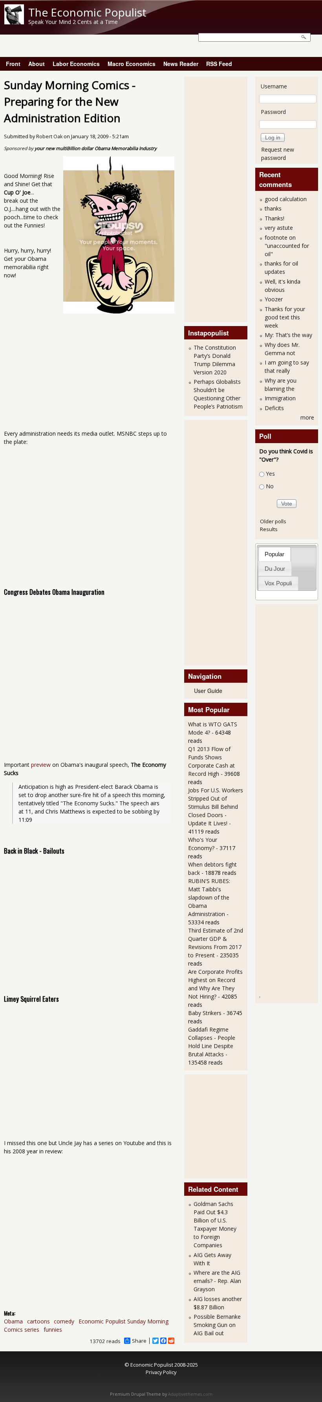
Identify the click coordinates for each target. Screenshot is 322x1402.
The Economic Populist (87, 12)
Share (139, 1341)
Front (13, 64)
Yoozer (274, 299)
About (36, 64)
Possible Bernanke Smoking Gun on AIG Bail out (217, 1325)
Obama (13, 1321)
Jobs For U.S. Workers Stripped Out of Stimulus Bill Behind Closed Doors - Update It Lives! (215, 806)
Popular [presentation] (274, 554)
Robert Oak (49, 136)
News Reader (180, 64)
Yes (270, 473)
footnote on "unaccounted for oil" (287, 246)
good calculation (286, 199)
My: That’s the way (288, 335)
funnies (53, 1329)
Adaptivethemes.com (190, 1394)
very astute (279, 227)
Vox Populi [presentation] (278, 583)
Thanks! (274, 218)
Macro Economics (132, 64)
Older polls (273, 521)
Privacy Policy (161, 1372)
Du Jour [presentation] (275, 568)
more (307, 417)
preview (41, 764)
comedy (64, 1321)
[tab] (274, 554)
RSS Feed (219, 64)
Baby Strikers (204, 1013)
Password (273, 111)
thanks (273, 208)
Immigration (280, 398)
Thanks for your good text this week (285, 317)
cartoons (38, 1321)
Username (274, 86)
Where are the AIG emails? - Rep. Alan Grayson (217, 1281)
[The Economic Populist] (14, 22)
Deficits (274, 408)
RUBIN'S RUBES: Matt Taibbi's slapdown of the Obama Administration (209, 897)
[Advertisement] (219, 198)
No (270, 486)
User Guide (208, 691)
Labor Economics (76, 64)
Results (269, 529)
